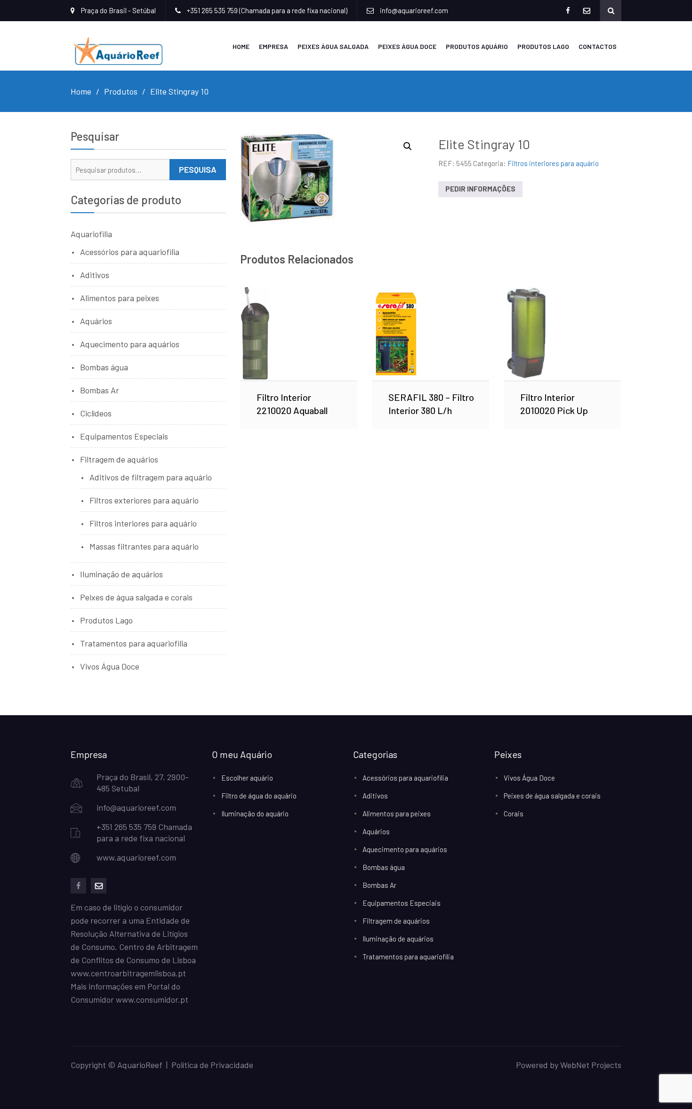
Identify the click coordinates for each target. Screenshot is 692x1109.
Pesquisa (198, 169)
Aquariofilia (91, 234)
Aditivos (94, 275)
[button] (407, 146)
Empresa (273, 46)
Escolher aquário (247, 778)
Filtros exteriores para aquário (144, 500)
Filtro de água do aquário (259, 795)
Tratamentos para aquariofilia (133, 643)
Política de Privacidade (212, 1065)
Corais (513, 813)
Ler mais (299, 333)
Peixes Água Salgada (333, 46)
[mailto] (98, 886)
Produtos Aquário (477, 46)
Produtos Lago (543, 46)
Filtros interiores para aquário (553, 163)
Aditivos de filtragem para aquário (150, 477)
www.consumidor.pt (152, 999)
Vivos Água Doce (109, 666)
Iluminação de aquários (121, 574)
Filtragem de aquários (119, 459)
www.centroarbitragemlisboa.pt (128, 973)
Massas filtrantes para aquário (144, 546)
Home (241, 46)
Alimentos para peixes (119, 298)
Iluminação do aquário (255, 813)
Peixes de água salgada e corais (136, 597)
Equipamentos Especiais (124, 436)
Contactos (598, 46)
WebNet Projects (590, 1065)
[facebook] (78, 886)
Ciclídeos (96, 413)
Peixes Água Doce (407, 46)
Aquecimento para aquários (129, 344)
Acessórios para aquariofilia (129, 252)
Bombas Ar (99, 390)
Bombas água (104, 367)
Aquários (96, 321)
